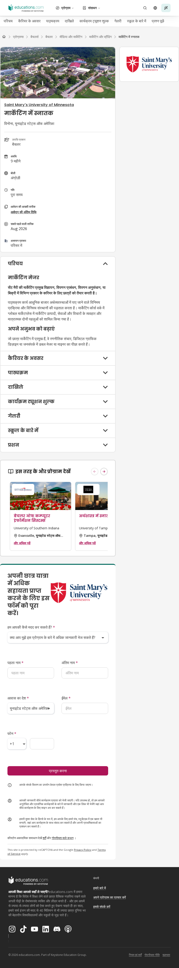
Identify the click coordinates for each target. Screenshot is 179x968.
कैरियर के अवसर (29, 21)
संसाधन (92, 8)
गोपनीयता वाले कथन (62, 838)
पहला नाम (15, 662)
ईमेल (66, 698)
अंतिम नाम (70, 662)
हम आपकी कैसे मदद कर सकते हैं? (31, 627)
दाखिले (69, 21)
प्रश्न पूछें (158, 21)
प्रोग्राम (65, 8)
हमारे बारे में (99, 888)
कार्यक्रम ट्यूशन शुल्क (94, 21)
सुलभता (166, 955)
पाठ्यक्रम (52, 21)
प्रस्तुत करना (58, 770)
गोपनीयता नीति (152, 955)
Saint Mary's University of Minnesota (39, 104)
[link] (129, 36)
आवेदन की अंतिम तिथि (23, 212)
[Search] (145, 8)
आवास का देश (18, 698)
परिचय (8, 21)
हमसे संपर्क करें (101, 906)
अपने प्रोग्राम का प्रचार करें (109, 897)
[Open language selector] (155, 8)
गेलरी (117, 21)
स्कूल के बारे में (136, 21)
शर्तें (44, 838)
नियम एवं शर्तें (135, 955)
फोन (11, 733)
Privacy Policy (82, 849)
